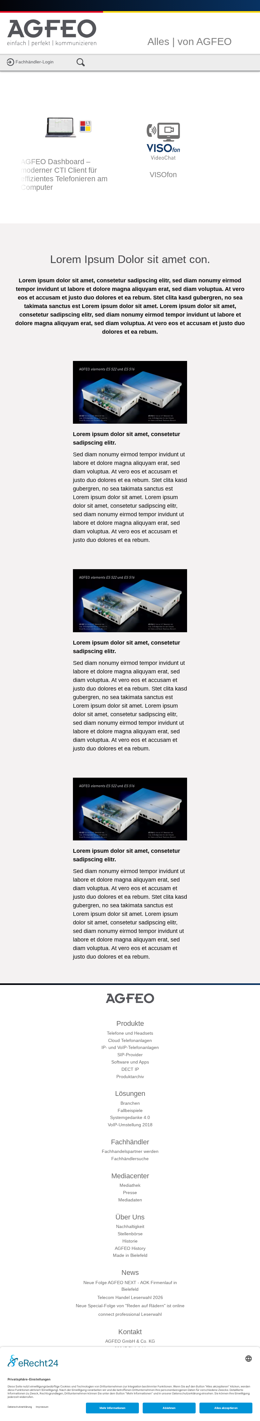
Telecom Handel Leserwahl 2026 (130, 1297)
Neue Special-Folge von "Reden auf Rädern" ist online (130, 1305)
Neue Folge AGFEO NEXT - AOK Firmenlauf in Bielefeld (130, 1285)
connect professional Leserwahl (130, 1314)
